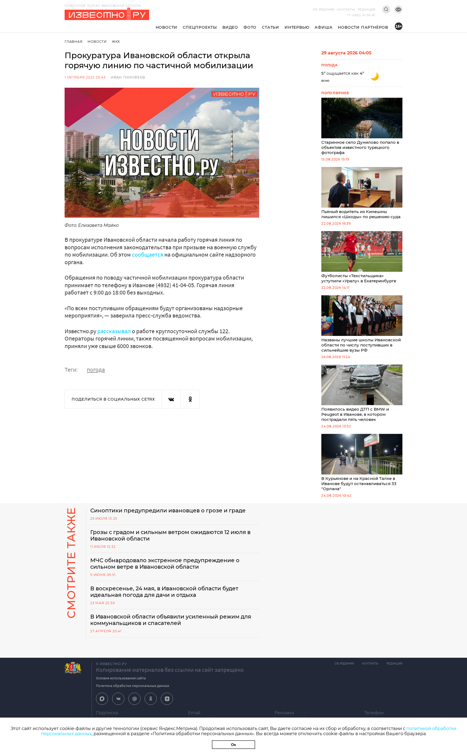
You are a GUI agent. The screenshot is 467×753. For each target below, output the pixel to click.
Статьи (270, 27)
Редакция (366, 9)
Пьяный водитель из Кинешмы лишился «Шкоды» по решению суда (361, 214)
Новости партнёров (363, 27)
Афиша (323, 27)
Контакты (346, 9)
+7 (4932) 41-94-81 (361, 15)
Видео (230, 27)
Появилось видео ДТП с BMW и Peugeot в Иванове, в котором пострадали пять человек (355, 414)
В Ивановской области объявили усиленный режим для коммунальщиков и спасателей (170, 619)
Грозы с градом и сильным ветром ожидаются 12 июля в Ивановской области (170, 535)
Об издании (323, 9)
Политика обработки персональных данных (132, 685)
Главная (74, 42)
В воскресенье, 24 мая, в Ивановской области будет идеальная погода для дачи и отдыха (164, 591)
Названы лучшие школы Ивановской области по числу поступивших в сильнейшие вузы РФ (361, 345)
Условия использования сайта (121, 678)
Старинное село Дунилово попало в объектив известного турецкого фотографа (360, 147)
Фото (249, 27)
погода (96, 369)
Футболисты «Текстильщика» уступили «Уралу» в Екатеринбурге (358, 278)
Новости (167, 27)
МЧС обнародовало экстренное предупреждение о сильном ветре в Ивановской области (164, 563)
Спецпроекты (200, 27)
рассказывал (114, 331)
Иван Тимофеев (128, 77)
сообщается (147, 254)
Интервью (297, 27)
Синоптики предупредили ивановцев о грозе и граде (168, 510)
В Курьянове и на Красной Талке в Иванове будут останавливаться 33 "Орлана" (358, 483)
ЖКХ (116, 42)
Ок (233, 744)
